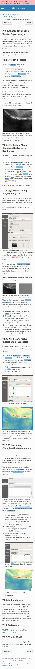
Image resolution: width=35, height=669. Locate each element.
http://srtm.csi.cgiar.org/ (10, 632)
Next (28, 23)
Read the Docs (7, 665)
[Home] (3, 15)
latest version (25, 3)
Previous (8, 23)
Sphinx (11, 664)
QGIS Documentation (19, 8)
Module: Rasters (10, 17)
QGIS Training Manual (13, 15)
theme (21, 664)
